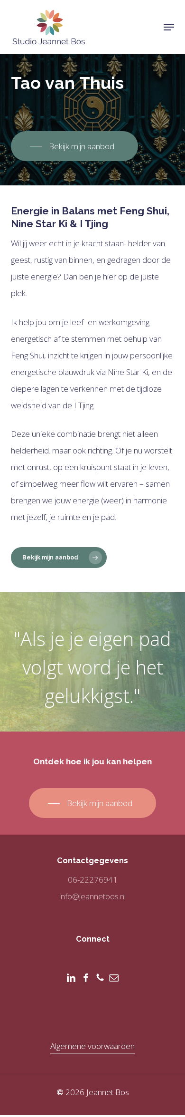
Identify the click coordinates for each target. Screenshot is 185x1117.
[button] (169, 27)
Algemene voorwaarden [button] (92, 1045)
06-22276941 (93, 879)
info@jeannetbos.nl (92, 896)
